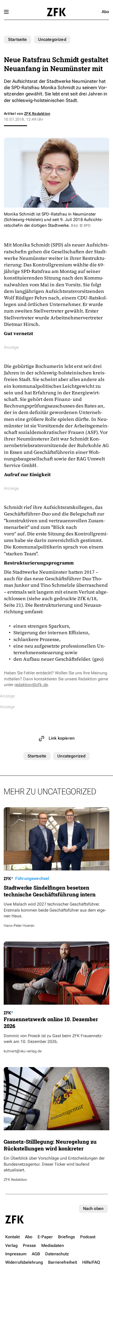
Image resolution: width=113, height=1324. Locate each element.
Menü (6, 12)
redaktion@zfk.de (31, 684)
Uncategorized (52, 39)
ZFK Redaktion (37, 113)
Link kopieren (62, 738)
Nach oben (93, 1208)
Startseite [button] (56, 12)
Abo (105, 11)
